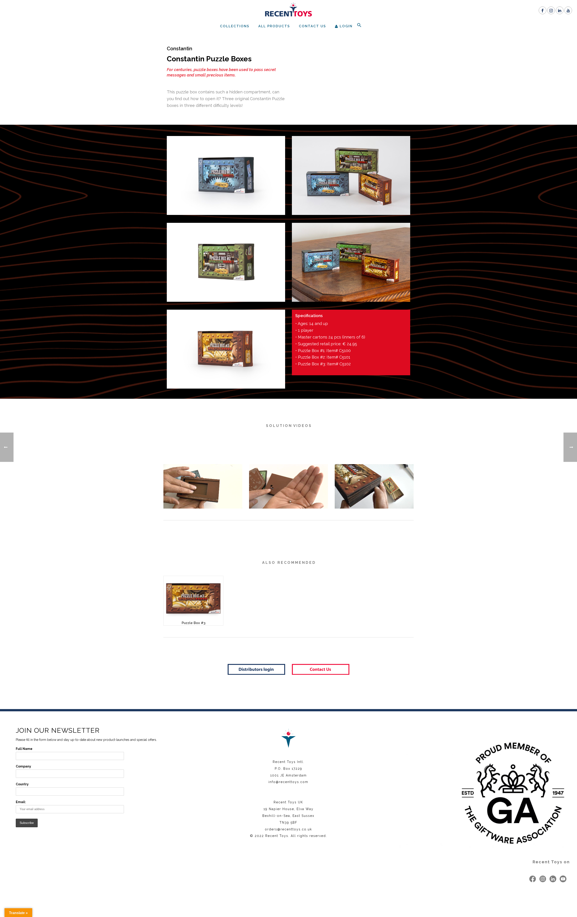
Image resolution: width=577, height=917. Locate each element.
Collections (234, 26)
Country (22, 784)
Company (23, 766)
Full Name (24, 749)
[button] (359, 25)
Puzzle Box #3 (193, 623)
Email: (21, 802)
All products (274, 26)
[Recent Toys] (288, 10)
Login (346, 26)
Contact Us (312, 26)
